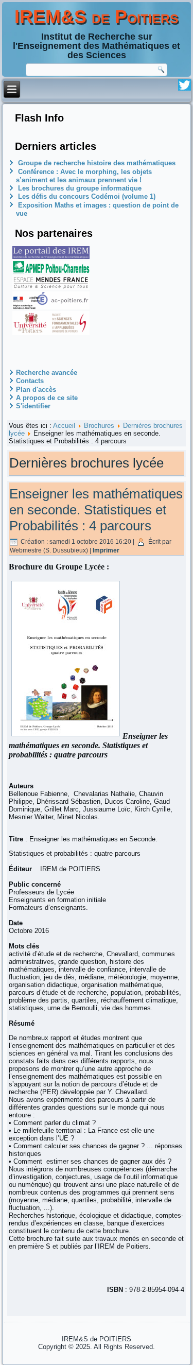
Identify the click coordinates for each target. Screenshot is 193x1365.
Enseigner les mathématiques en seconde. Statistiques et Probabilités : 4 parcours (96, 509)
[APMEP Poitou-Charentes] (51, 271)
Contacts (30, 381)
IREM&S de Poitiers (96, 16)
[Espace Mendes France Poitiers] (51, 287)
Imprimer (106, 550)
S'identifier (33, 406)
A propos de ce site (47, 398)
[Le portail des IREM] (51, 257)
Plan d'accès (36, 389)
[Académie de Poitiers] (51, 307)
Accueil (64, 425)
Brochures (99, 425)
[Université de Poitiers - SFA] (51, 333)
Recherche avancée (46, 372)
